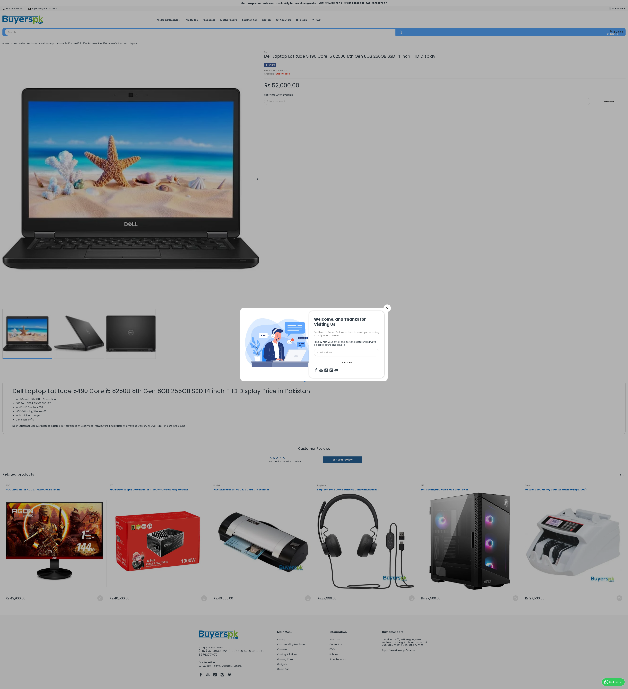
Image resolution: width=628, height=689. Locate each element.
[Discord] (336, 370)
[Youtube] (321, 370)
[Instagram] (331, 370)
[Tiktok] (326, 370)
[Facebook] (316, 370)
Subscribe (347, 362)
